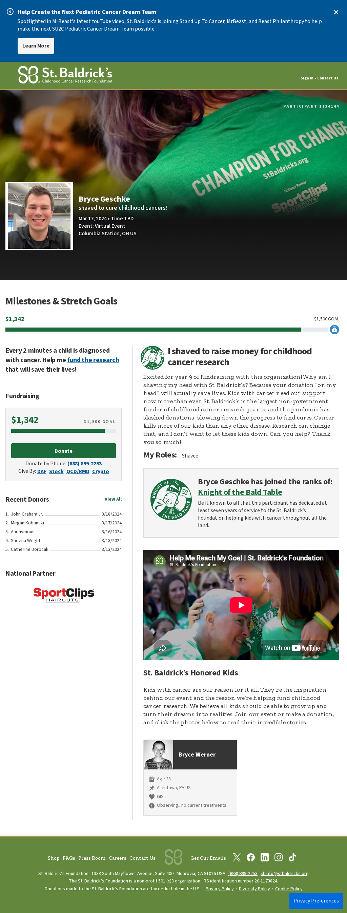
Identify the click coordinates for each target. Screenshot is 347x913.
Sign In (307, 78)
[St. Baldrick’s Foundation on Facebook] (251, 858)
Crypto (100, 471)
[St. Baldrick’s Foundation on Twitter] (237, 858)
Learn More (35, 46)
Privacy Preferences (316, 901)
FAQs (69, 858)
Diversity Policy (254, 889)
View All (113, 499)
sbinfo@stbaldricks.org (285, 873)
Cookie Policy (289, 889)
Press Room (92, 858)
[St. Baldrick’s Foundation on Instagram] (278, 858)
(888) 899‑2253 (243, 873)
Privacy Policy (220, 889)
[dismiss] (336, 12)
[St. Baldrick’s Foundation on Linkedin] (265, 858)
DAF (41, 471)
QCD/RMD (77, 471)
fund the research (93, 360)
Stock (56, 471)
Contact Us (327, 78)
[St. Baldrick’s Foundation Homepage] (65, 75)
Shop (54, 858)
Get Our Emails (208, 858)
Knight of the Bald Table (240, 493)
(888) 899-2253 (84, 463)
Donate (64, 451)
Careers (117, 858)
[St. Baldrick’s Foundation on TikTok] (292, 858)
